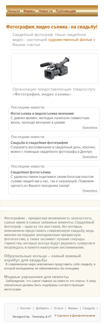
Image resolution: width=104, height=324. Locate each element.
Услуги (58, 308)
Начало (13, 11)
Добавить (42, 308)
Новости (45, 11)
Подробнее (90, 127)
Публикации (66, 11)
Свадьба (89, 308)
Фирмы (29, 11)
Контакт (25, 308)
